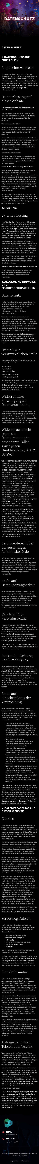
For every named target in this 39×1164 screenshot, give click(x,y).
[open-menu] (37, 5)
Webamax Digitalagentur (19, 1155)
